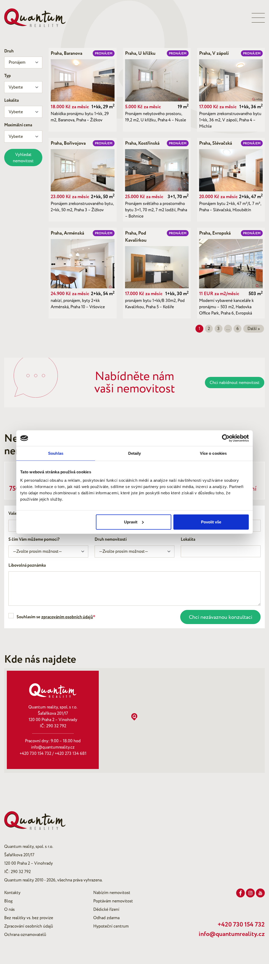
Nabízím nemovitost (111, 893)
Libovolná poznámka (27, 565)
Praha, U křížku (140, 53)
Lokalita (11, 101)
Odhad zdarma (106, 918)
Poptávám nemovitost (113, 901)
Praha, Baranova (66, 53)
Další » (253, 329)
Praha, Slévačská (215, 143)
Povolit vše (211, 521)
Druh (9, 51)
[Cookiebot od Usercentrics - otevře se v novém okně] (226, 438)
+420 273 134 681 (70, 753)
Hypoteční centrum (111, 926)
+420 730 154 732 (35, 753)
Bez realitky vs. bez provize (28, 918)
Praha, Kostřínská (142, 143)
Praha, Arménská (67, 233)
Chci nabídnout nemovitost (235, 383)
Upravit (130, 521)
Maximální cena (18, 125)
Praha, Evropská (215, 233)
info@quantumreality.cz (53, 747)
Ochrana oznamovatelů (25, 935)
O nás (9, 909)
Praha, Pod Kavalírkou (136, 237)
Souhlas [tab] (55, 453)
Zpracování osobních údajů (28, 926)
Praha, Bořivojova (68, 143)
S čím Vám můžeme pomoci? (34, 540)
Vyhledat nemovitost (23, 158)
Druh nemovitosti (111, 540)
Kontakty (12, 893)
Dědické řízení (106, 909)
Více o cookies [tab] (213, 453)
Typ (7, 76)
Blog (8, 901)
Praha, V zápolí (214, 53)
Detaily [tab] (134, 453)
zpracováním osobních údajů (67, 617)
